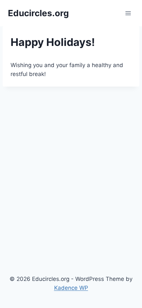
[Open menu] (128, 13)
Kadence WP (71, 288)
